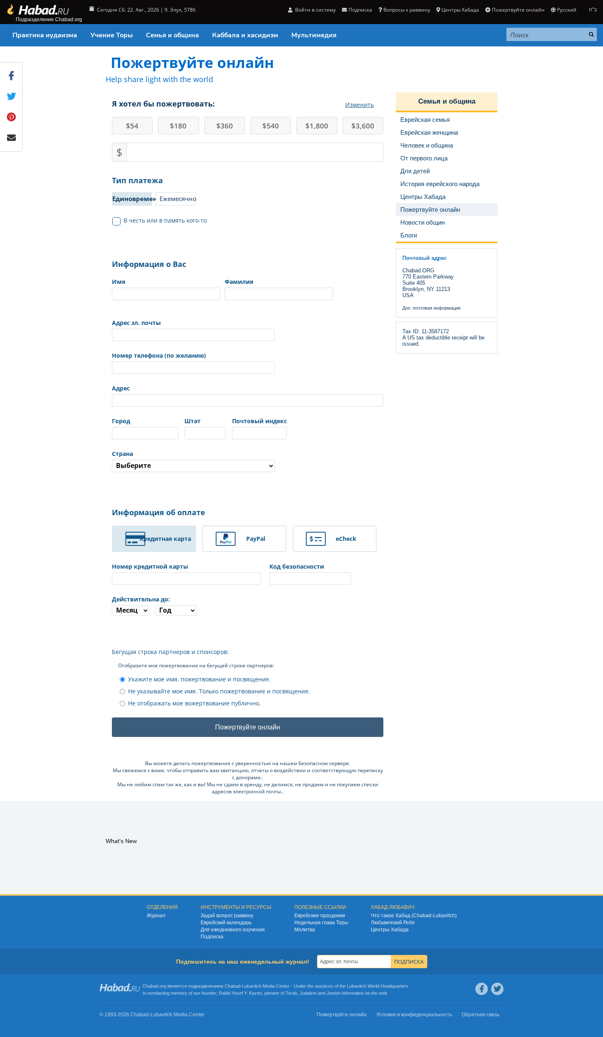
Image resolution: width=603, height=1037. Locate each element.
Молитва (304, 930)
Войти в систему (315, 9)
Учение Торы (111, 35)
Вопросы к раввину (406, 9)
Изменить (359, 105)
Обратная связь (480, 1015)
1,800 (316, 126)
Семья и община (172, 35)
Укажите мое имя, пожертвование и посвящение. (199, 679)
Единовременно (132, 198)
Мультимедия (314, 35)
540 (270, 126)
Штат (192, 421)
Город (121, 421)
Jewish (334, 993)
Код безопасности (296, 566)
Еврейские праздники (319, 915)
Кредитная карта (165, 539)
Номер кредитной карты (150, 566)
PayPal (255, 539)
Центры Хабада (390, 930)
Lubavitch (252, 986)
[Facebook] (481, 989)
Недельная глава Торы (321, 923)
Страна (122, 454)
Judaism (308, 993)
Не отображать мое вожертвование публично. (194, 703)
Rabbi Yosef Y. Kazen (240, 993)
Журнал (156, 915)
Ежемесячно (178, 198)
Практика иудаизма (44, 35)
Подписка (212, 937)
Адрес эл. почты (136, 323)
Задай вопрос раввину (227, 915)
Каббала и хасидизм (245, 35)
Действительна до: (141, 599)
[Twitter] (497, 989)
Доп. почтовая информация (431, 307)
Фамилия (239, 282)
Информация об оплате (158, 512)
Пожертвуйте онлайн (518, 9)
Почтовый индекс (259, 421)
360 (224, 126)
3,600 (362, 126)
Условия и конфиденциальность (414, 1015)
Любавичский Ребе (393, 923)
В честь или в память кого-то (165, 220)
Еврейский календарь (226, 923)
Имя (118, 282)
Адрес (121, 388)
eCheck (346, 539)
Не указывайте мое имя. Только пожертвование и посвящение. (219, 691)
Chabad (232, 986)
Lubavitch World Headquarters (377, 986)
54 (132, 126)
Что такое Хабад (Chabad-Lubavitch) (414, 915)
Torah (291, 993)
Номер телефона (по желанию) (159, 355)
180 (178, 126)
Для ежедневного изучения (233, 930)
